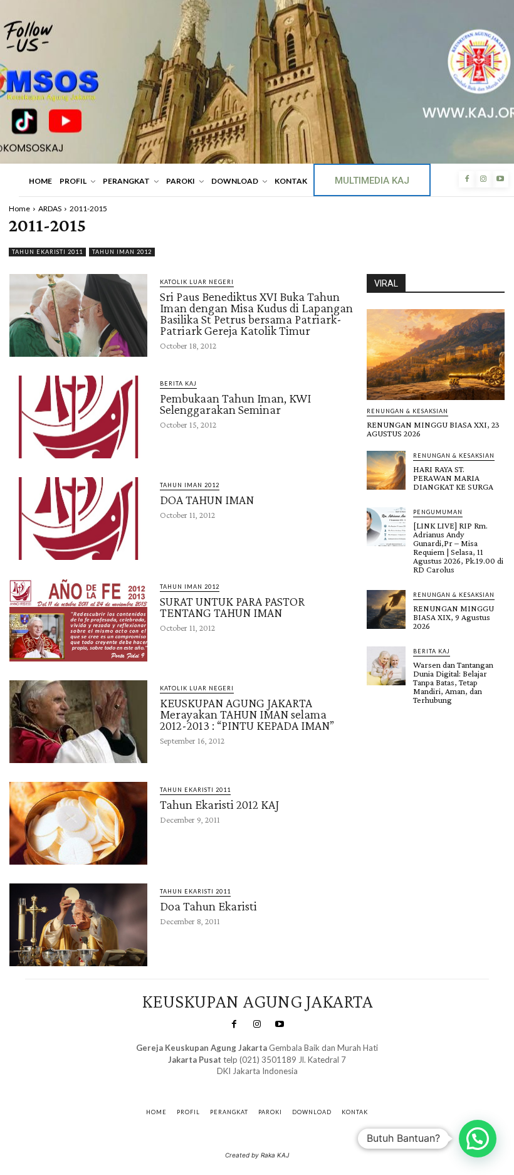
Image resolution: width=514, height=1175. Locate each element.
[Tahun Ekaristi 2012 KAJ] (78, 823)
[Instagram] (483, 179)
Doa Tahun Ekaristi (208, 906)
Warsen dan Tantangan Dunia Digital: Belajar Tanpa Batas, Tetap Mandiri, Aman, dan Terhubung (453, 682)
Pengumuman (438, 511)
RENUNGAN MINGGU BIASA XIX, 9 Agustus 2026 (453, 617)
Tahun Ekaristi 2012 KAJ (219, 804)
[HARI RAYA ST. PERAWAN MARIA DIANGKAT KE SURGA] (386, 470)
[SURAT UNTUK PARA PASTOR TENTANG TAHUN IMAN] (78, 620)
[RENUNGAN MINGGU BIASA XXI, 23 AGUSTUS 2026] (436, 354)
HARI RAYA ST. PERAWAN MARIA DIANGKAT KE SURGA (453, 478)
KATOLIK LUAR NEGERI (197, 281)
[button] (477, 1138)
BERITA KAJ (178, 383)
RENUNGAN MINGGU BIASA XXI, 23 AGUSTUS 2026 (433, 428)
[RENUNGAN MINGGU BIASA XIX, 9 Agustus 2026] (386, 609)
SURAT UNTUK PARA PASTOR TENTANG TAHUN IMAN (232, 606)
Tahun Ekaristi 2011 (47, 251)
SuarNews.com (238, 1083)
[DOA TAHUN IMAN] (78, 518)
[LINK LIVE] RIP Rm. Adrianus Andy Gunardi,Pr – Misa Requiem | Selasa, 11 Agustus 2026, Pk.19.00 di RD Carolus (458, 547)
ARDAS (49, 208)
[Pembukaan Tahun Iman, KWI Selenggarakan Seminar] (78, 417)
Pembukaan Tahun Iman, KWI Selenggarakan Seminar (235, 403)
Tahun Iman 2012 (122, 251)
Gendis (294, 1083)
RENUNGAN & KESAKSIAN (407, 411)
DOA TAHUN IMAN (207, 500)
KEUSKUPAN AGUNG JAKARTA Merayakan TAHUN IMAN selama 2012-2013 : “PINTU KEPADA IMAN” (247, 714)
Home (19, 208)
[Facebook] (467, 179)
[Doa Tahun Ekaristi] (78, 924)
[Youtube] (500, 179)
